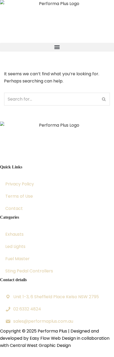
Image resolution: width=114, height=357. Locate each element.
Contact (14, 208)
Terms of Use (19, 196)
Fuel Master (17, 259)
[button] (57, 47)
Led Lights (15, 246)
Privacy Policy (19, 184)
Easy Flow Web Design (53, 338)
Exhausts (14, 234)
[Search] (104, 99)
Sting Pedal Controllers (29, 271)
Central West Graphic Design (40, 345)
